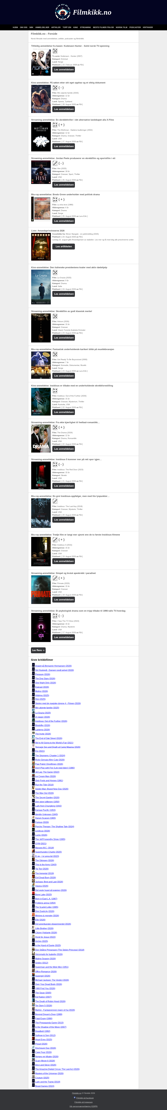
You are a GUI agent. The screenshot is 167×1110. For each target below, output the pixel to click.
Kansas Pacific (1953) (45, 810)
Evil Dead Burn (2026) (45, 877)
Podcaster (135, 27)
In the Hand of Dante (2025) (48, 945)
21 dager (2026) (42, 717)
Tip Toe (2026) (42, 869)
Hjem (15, 27)
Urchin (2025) (41, 941)
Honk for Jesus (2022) (45, 937)
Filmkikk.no (76, 1093)
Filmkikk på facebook (85, 1098)
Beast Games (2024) (44, 1086)
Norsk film (122, 27)
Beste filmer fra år (103, 27)
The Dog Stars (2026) (45, 678)
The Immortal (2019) (44, 873)
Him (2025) (40, 699)
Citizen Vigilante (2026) (46, 933)
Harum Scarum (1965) (45, 818)
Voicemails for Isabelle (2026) (49, 954)
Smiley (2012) (41, 963)
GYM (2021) (40, 843)
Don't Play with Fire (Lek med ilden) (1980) (55, 768)
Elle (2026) (40, 920)
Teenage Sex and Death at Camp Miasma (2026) (57, 747)
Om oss (24, 27)
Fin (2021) (40, 751)
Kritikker (148, 27)
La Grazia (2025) (43, 713)
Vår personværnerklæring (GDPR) (84, 1106)
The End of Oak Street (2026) (48, 738)
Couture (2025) (42, 1078)
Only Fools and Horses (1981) (49, 780)
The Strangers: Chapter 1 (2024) (50, 755)
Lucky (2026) (41, 835)
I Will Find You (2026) (45, 988)
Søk (31, 27)
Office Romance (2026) (46, 971)
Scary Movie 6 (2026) (45, 1061)
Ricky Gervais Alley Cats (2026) (50, 760)
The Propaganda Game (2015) (49, 1023)
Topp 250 (67, 27)
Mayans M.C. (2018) (44, 848)
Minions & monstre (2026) (47, 916)
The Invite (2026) (43, 734)
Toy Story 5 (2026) (43, 1005)
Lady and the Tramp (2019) (47, 1082)
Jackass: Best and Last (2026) (49, 882)
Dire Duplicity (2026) (44, 911)
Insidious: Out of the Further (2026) (51, 721)
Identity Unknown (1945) (46, 814)
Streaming (85, 27)
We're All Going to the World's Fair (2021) (54, 743)
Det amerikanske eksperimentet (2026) (53, 924)
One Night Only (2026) (45, 683)
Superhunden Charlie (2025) (48, 852)
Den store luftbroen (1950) (47, 802)
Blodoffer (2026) (42, 725)
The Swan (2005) (43, 993)
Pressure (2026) (42, 674)
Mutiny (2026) (41, 691)
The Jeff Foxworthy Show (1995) (50, 839)
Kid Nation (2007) (43, 997)
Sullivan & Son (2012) (45, 1035)
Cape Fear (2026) (43, 1052)
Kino (75, 27)
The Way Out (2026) (44, 793)
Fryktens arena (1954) (45, 903)
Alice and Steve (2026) (45, 1065)
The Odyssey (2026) (44, 860)
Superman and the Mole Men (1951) (51, 967)
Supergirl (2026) (42, 976)
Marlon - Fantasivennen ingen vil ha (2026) (55, 1010)
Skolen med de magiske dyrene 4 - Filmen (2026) (58, 703)
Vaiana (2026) (41, 886)
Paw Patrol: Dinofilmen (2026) (49, 764)
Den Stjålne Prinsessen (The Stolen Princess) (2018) (59, 950)
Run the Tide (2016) (44, 785)
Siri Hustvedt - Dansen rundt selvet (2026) (54, 670)
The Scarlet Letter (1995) (46, 907)
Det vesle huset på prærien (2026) (51, 890)
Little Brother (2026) (44, 928)
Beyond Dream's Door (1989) (48, 1014)
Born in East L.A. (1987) (46, 899)
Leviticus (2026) (42, 831)
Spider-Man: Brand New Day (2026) (51, 789)
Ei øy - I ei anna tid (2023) (47, 856)
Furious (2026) (42, 822)
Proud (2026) (41, 1044)
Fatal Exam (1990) (43, 1018)
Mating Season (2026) (45, 959)
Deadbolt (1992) (42, 1031)
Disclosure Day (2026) (45, 1048)
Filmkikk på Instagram (83, 1102)
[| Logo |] (83, 21)
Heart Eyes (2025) (43, 1040)
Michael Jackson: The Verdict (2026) (52, 980)
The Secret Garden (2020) (47, 797)
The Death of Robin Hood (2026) (50, 1001)
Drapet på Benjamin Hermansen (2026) (53, 666)
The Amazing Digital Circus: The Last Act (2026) (57, 1069)
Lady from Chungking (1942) (48, 806)
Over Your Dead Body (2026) (48, 984)
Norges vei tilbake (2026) (46, 1056)
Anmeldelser (42, 27)
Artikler (56, 27)
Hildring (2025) (42, 695)
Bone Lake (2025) (43, 894)
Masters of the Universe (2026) (49, 1073)
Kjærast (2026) (42, 687)
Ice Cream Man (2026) (45, 776)
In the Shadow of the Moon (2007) (50, 1027)
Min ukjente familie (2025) (47, 707)
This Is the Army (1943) (45, 865)
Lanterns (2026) (42, 730)
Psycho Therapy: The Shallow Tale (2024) (54, 826)
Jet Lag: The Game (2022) (47, 772)
